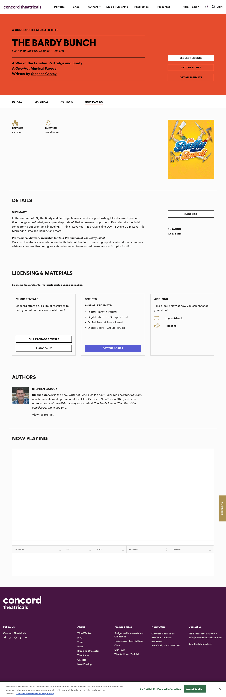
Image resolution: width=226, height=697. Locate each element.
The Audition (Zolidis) (126, 654)
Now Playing (94, 101)
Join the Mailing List (200, 644)
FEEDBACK (222, 508)
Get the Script (191, 67)
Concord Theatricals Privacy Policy (35, 693)
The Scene (83, 655)
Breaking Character (88, 650)
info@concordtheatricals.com (205, 637)
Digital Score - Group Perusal (106, 327)
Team (80, 642)
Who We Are (84, 633)
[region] (113, 689)
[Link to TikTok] (21, 637)
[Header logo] (21, 7)
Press (80, 646)
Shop (76, 6)
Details (17, 101)
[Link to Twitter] (10, 637)
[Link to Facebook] (5, 637)
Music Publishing (117, 6)
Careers (81, 659)
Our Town (119, 649)
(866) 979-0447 (208, 633)
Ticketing (170, 325)
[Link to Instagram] (16, 637)
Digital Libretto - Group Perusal (108, 317)
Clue (117, 645)
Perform (59, 6)
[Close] (220, 689)
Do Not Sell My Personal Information (160, 688)
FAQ (79, 637)
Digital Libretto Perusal (102, 312)
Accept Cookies (194, 688)
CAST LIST (190, 214)
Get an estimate (191, 77)
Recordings (141, 6)
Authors (93, 6)
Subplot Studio (120, 246)
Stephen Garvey (44, 74)
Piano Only (44, 348)
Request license (191, 58)
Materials (41, 101)
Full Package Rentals (43, 339)
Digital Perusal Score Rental (105, 322)
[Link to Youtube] (26, 637)
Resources (163, 6)
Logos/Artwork (174, 318)
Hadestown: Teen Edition (128, 641)
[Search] (207, 7)
